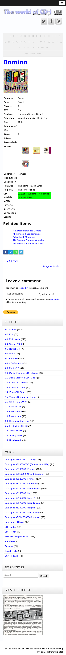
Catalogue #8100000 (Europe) (20, 469)
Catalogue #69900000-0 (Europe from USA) (27, 464)
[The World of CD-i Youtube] (58, 21)
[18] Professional (13, 411)
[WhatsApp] (15, 252)
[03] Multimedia (12, 339)
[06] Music (10, 353)
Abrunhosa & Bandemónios (27, 234)
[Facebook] (5, 252)
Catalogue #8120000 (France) (20, 479)
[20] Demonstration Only (17, 421)
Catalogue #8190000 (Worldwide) (22, 512)
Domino (15, 62)
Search (44, 576)
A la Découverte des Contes (27, 230)
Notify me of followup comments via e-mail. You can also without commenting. (33, 298)
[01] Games (10, 329)
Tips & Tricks (11, 551)
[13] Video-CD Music (15, 387)
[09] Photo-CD (12, 368)
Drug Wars (12, 260)
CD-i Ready (10, 531)
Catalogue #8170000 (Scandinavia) (23, 503)
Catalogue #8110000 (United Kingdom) (24, 474)
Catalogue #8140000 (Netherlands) (23, 488)
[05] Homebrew (12, 349)
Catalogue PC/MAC (14, 522)
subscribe (55, 299)
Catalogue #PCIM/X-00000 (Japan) (22, 517)
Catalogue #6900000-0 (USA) (20, 459)
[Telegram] (21, 252)
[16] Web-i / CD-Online (16, 401)
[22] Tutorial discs (13, 430)
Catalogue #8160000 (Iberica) (20, 498)
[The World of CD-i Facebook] (51, 21)
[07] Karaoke (11, 358)
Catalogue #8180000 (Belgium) (20, 507)
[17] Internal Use (13, 406)
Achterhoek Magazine (24, 237)
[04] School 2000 (13, 344)
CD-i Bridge (10, 527)
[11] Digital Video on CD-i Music (21, 377)
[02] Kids (9, 334)
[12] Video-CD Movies (16, 382)
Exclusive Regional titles (17, 536)
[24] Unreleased (13, 440)
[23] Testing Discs (13, 435)
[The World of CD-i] (33, 12)
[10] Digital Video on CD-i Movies (21, 373)
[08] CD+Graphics (14, 363)
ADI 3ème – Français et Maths (28, 240)
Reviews (9, 546)
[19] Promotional (13, 416)
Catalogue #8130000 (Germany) (21, 483)
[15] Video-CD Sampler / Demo (20, 397)
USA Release (11, 555)
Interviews (10, 541)
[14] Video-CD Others (15, 392)
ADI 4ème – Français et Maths (28, 243)
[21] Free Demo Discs (16, 426)
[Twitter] (10, 252)
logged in (23, 288)
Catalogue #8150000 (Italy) (18, 493)
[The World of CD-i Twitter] (44, 21)
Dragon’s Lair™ (51, 266)
